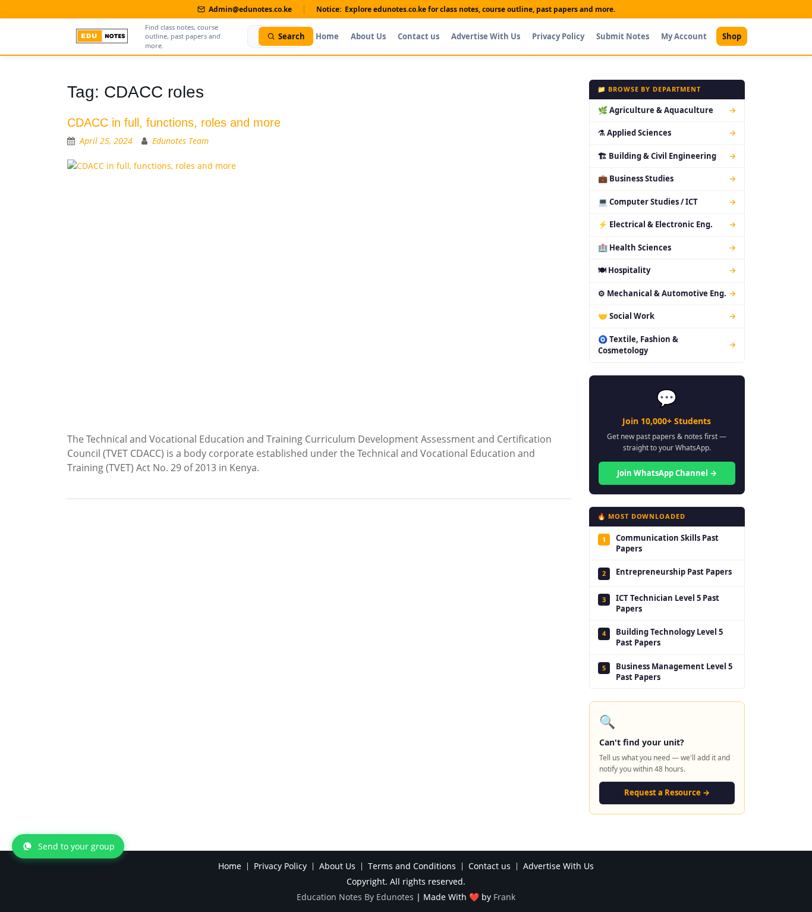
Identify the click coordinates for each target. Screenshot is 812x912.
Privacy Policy (558, 36)
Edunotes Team (180, 140)
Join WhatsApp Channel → (667, 473)
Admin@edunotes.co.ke (250, 9)
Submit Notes (622, 36)
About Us (368, 36)
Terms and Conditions (412, 866)
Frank (504, 896)
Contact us (418, 36)
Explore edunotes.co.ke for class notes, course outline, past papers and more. (480, 9)
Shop (731, 36)
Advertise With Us (485, 36)
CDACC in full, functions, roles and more (174, 122)
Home (327, 36)
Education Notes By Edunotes (355, 896)
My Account (684, 36)
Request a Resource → (667, 792)
